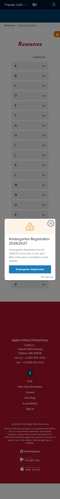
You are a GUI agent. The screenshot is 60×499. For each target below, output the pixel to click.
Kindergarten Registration (30, 269)
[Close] (51, 223)
